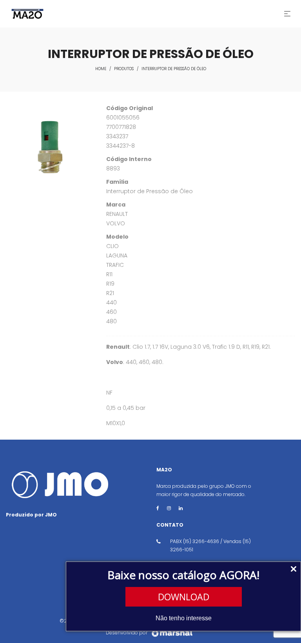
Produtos (124, 69)
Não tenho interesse (184, 618)
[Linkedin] (181, 508)
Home (100, 69)
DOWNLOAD (183, 596)
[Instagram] (169, 508)
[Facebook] (157, 508)
